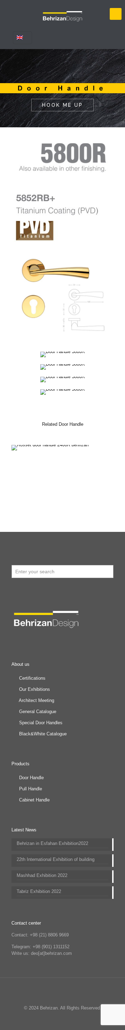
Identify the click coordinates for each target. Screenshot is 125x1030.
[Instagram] (76, 1019)
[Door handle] (62, 13)
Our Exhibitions (34, 689)
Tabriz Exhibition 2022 (39, 891)
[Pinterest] (67, 1019)
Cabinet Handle (34, 800)
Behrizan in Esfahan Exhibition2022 (52, 843)
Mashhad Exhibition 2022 (42, 875)
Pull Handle (30, 788)
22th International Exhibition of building (55, 859)
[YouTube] (48, 1019)
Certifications (32, 678)
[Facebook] (39, 1019)
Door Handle (31, 777)
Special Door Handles (40, 722)
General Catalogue (37, 711)
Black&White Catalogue (43, 733)
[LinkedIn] (57, 1019)
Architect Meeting (36, 700)
